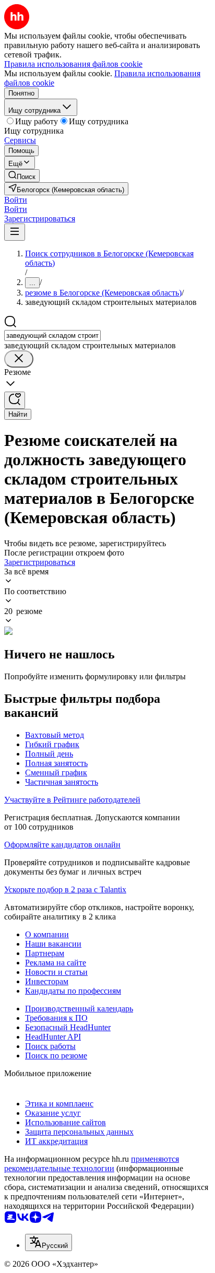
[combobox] (52, 335)
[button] (15, 199)
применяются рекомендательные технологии (91, 1163)
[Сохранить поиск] (14, 400)
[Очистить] (18, 359)
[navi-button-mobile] (14, 232)
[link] (22, 175)
